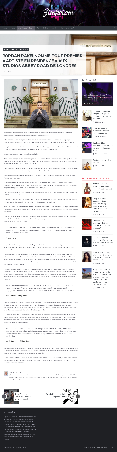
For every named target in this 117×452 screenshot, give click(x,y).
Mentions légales (102, 447)
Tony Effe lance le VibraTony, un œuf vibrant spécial (23, 396)
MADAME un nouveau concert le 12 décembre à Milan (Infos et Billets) (103, 240)
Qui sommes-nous (89, 447)
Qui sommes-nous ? (67, 28)
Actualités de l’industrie (25, 28)
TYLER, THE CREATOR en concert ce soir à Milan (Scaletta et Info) (102, 186)
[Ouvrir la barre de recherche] (114, 28)
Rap (38, 28)
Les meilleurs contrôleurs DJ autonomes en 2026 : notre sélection (95, 97)
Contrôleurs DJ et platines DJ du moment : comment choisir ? (103, 130)
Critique (45, 28)
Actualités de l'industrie (16, 49)
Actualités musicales (8, 28)
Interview (55, 28)
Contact (110, 447)
